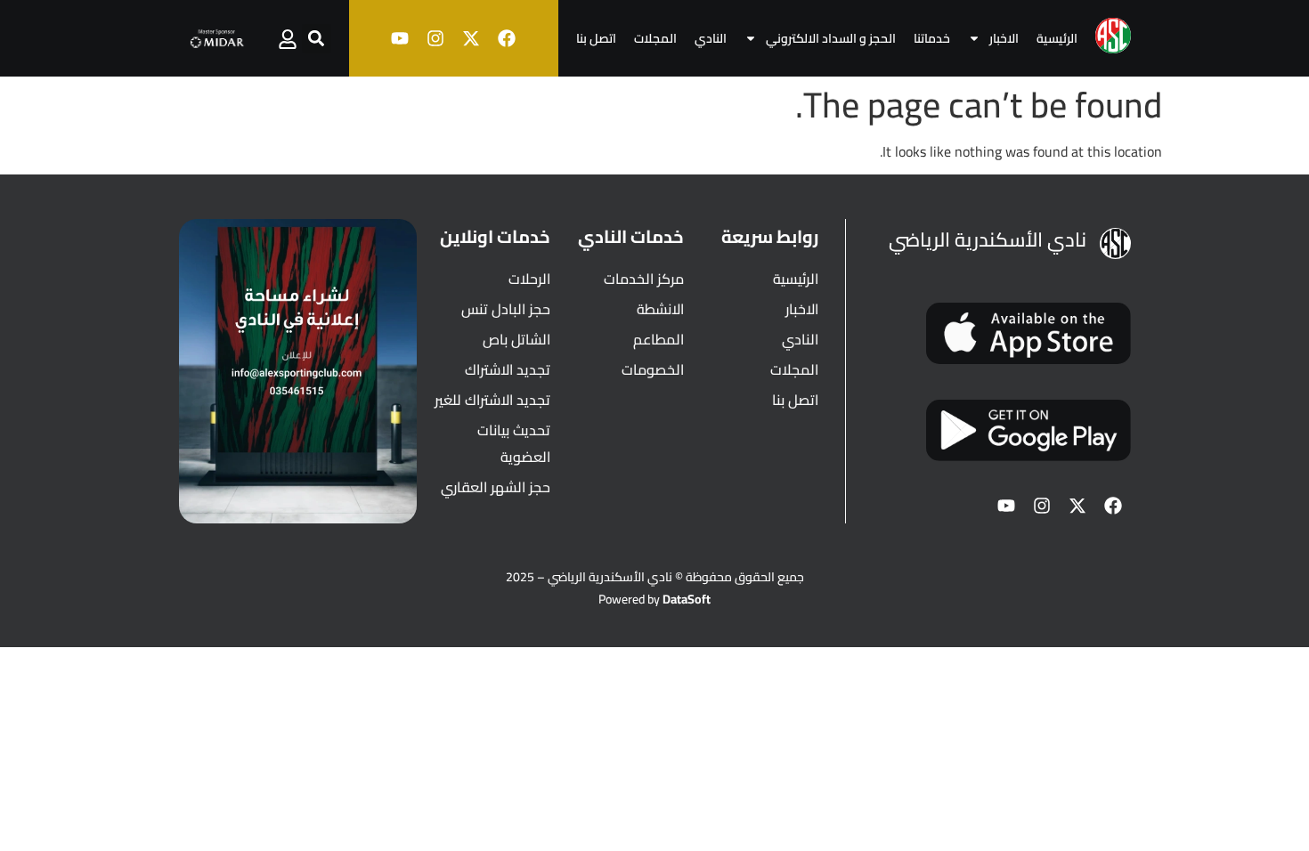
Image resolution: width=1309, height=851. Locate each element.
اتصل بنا (596, 38)
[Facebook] (506, 38)
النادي (711, 38)
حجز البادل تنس (505, 309)
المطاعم (658, 339)
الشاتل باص (516, 339)
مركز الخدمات (644, 278)
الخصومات (653, 369)
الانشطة (660, 309)
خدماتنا (932, 38)
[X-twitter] (471, 38)
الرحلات (529, 278)
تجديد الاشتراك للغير (492, 399)
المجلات (655, 38)
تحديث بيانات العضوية (513, 443)
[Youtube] (400, 38)
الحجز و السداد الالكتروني (831, 38)
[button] (316, 38)
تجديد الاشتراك (507, 369)
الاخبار (1004, 38)
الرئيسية (1057, 38)
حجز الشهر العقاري (495, 487)
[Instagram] (435, 38)
